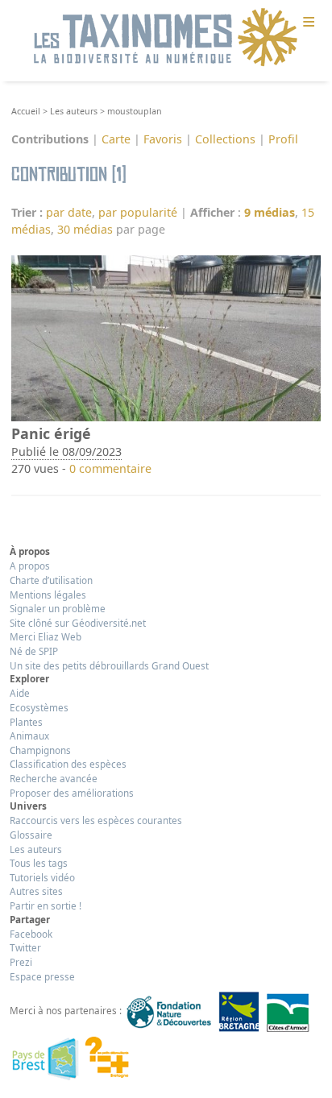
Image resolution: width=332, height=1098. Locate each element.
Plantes (26, 721)
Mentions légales (48, 594)
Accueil (25, 111)
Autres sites (36, 891)
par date (69, 212)
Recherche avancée (54, 778)
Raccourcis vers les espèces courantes (96, 820)
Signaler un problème (58, 608)
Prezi (21, 961)
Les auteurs (74, 111)
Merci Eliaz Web (45, 636)
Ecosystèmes (39, 707)
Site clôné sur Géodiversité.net (78, 622)
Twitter (25, 947)
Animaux (29, 735)
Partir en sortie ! (45, 905)
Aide (20, 692)
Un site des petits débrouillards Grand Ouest (109, 665)
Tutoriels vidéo (42, 877)
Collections (225, 139)
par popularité (137, 212)
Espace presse (42, 976)
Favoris (162, 139)
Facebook (31, 933)
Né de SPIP (34, 650)
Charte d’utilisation (51, 580)
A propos (30, 565)
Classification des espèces (68, 763)
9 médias (269, 212)
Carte (116, 139)
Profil (283, 139)
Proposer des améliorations (72, 792)
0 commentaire (110, 468)
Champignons (40, 750)
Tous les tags (39, 862)
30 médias (85, 229)
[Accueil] (166, 38)
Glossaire (31, 834)
